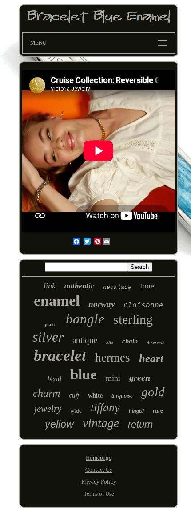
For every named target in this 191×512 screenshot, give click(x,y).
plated (51, 324)
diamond (156, 342)
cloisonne (143, 305)
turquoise (121, 396)
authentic (79, 286)
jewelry (47, 408)
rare (158, 410)
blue (83, 374)
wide (76, 410)
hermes (112, 357)
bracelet (60, 355)
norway (101, 304)
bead (54, 378)
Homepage (98, 457)
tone (147, 286)
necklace (117, 287)
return (140, 424)
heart (151, 358)
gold (153, 392)
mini (113, 378)
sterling (133, 319)
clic (109, 342)
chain (130, 341)
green (139, 377)
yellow (59, 424)
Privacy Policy (98, 481)
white (95, 395)
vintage (101, 423)
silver (48, 337)
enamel (57, 300)
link (50, 285)
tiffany (105, 407)
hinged (136, 411)
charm (46, 393)
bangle (85, 319)
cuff (74, 395)
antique (84, 340)
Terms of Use (99, 493)
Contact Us (98, 469)
